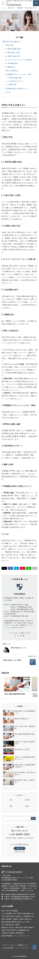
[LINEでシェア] (28, 568)
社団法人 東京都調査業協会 (13, 899)
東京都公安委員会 (10, 894)
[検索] (33, 818)
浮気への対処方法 (12, 70)
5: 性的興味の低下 (12, 63)
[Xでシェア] (4, 568)
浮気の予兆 (9, 45)
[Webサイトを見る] (15, 636)
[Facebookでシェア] (10, 568)
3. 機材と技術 (12, 84)
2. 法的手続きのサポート (15, 81)
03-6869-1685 (21, 834)
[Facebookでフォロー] (21, 636)
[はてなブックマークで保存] (16, 568)
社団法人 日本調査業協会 (12, 896)
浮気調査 (5, 16)
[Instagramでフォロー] (23, 636)
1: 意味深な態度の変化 (13, 49)
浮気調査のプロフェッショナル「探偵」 (19, 74)
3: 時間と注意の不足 (13, 56)
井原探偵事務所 (31, 24)
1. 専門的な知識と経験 (15, 78)
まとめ (8, 92)
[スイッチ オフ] (36, 3)
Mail (18, 848)
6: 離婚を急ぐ (10, 67)
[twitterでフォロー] (18, 636)
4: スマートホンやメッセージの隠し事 (19, 60)
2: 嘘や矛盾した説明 (13, 52)
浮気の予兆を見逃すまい (13, 41)
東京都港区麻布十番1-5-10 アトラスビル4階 (17, 878)
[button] (34, 568)
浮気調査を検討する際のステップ (17, 88)
